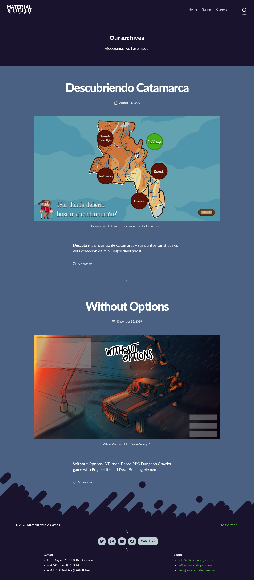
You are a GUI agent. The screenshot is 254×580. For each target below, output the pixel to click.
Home (193, 9)
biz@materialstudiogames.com (195, 565)
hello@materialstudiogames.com (197, 560)
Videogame (85, 264)
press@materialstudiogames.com (197, 570)
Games (207, 9)
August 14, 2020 (129, 102)
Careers (221, 9)
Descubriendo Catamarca (127, 88)
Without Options (126, 307)
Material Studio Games (43, 525)
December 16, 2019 (129, 321)
